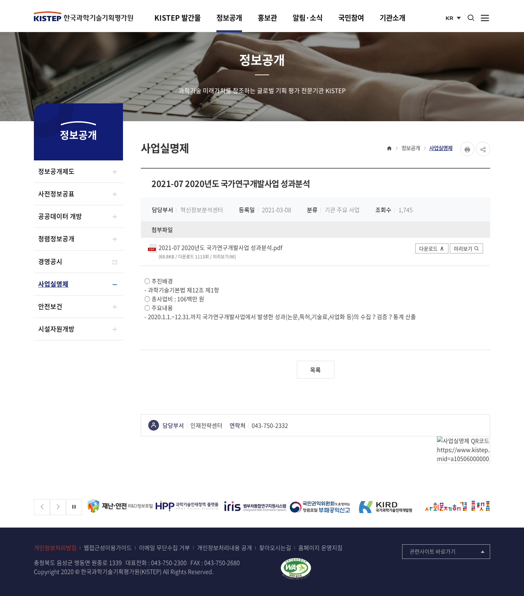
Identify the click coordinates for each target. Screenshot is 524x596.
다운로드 (428, 248)
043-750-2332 (270, 425)
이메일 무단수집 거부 (164, 547)
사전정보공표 (56, 194)
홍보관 (267, 17)
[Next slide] (58, 507)
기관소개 (392, 17)
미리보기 (463, 248)
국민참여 (351, 17)
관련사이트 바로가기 (433, 551)
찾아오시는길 (275, 547)
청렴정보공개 (56, 238)
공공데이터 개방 (60, 216)
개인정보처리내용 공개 (224, 547)
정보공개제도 (56, 171)
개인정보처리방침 (55, 547)
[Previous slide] (42, 507)
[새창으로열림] (296, 568)
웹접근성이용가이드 (108, 547)
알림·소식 (308, 17)
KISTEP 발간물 (177, 17)
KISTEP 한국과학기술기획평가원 (83, 16)
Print (467, 149)
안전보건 (50, 306)
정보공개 (229, 17)
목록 (315, 369)
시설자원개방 (56, 329)
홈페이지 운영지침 (320, 547)
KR (454, 18)
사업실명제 (53, 284)
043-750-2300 (169, 562)
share (483, 149)
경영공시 (50, 261)
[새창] (120, 507)
